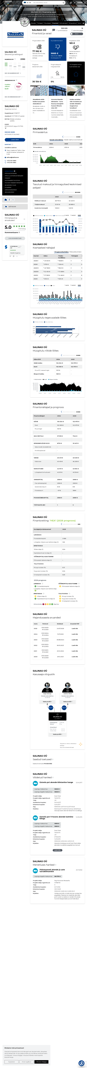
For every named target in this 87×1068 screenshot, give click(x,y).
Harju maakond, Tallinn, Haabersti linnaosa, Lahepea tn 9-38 (16, 152)
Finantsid (55, 23)
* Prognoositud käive (61, 252)
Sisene (79, 2)
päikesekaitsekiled (11, 190)
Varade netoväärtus (56, 140)
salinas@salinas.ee (13, 157)
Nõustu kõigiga (41, 1062)
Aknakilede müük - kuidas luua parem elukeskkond (39, 101)
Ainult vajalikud (26, 1062)
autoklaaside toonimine (12, 180)
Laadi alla (75, 628)
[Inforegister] (13, 199)
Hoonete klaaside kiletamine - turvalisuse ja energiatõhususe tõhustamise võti (57, 104)
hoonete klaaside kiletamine (14, 182)
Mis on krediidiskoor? (13, 97)
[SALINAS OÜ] (15, 43)
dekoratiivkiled (9, 192)
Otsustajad (47, 23)
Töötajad (40, 23)
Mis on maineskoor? (12, 73)
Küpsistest (11, 1062)
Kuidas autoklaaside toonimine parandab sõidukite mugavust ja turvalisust (76, 104)
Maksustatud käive (75, 252)
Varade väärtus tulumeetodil (73, 140)
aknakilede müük (10, 185)
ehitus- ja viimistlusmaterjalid (14, 175)
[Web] (5, 199)
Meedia (33, 23)
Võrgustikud (72, 23)
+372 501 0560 (11, 160)
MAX (79, 215)
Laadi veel (57, 850)
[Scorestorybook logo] (10, 2)
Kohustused (63, 23)
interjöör (7, 178)
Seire (79, 23)
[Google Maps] (6, 152)
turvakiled (8, 187)
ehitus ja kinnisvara (11, 173)
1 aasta (67, 215)
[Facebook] (9, 199)
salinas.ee (12, 206)
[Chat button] (70, 2)
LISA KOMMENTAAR (14, 238)
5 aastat (73, 215)
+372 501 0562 (11, 162)
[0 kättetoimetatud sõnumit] (53, 30)
